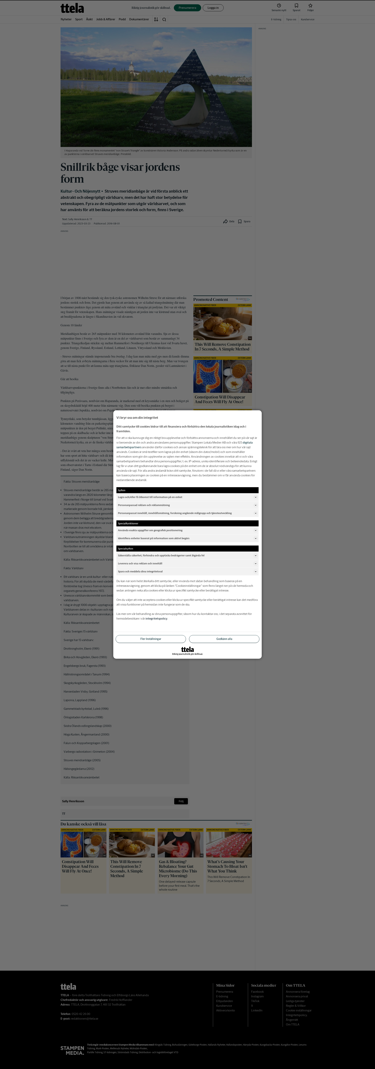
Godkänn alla (224, 639)
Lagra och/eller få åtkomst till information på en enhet (150, 497)
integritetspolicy (156, 618)
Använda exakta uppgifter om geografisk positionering (150, 530)
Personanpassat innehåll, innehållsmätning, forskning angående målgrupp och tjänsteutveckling (175, 513)
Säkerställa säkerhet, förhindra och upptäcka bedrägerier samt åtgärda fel (161, 555)
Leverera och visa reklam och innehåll (140, 563)
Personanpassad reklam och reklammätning (144, 505)
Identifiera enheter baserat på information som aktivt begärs (153, 538)
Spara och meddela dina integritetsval (140, 571)
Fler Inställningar (150, 639)
